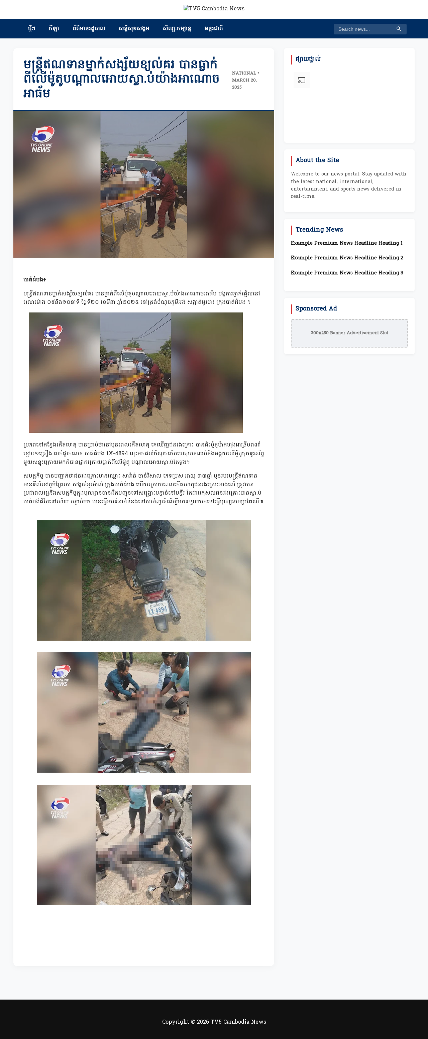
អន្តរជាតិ (214, 29)
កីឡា (54, 29)
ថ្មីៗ (31, 29)
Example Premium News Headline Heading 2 (347, 258)
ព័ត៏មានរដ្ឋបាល (89, 29)
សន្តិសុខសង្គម (134, 29)
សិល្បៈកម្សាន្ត (177, 29)
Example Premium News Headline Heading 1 (347, 243)
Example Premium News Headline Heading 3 (347, 273)
